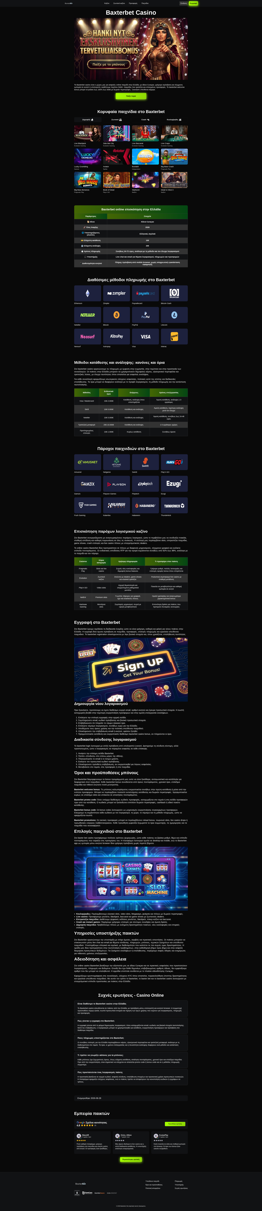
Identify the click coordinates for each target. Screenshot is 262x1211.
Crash (143, 120)
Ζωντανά (115, 120)
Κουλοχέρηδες (172, 120)
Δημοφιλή (86, 120)
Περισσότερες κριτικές (131, 1159)
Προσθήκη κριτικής (175, 1124)
